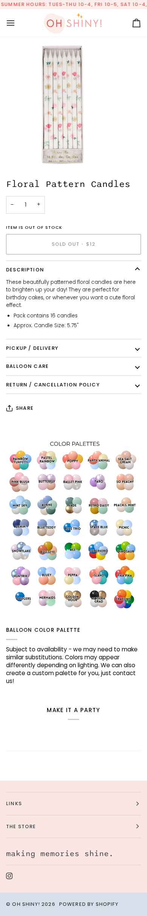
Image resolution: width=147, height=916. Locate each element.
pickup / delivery (32, 348)
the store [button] (21, 826)
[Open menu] (17, 23)
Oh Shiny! (26, 904)
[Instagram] (9, 876)
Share (25, 408)
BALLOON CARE (27, 366)
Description (25, 269)
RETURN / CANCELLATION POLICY (53, 384)
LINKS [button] (14, 803)
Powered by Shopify (88, 904)
